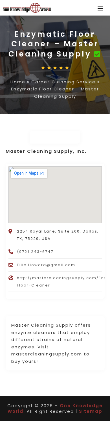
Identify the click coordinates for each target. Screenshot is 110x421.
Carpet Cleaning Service (63, 82)
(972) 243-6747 (35, 251)
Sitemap (90, 411)
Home (17, 82)
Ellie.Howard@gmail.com (46, 265)
